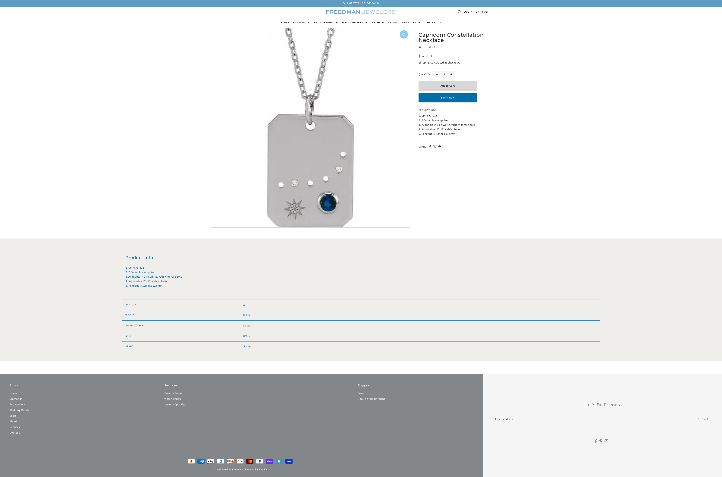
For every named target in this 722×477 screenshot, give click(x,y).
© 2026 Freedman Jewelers (228, 469)
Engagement (17, 405)
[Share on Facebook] (430, 146)
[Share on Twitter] (434, 146)
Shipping (424, 62)
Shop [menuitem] (376, 22)
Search (362, 393)
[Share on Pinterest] (439, 146)
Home (13, 393)
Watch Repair (172, 399)
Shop (13, 416)
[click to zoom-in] (404, 34)
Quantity (424, 74)
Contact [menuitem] (431, 22)
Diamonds (16, 399)
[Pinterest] (600, 441)
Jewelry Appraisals (176, 405)
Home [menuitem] (285, 22)
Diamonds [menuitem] (301, 22)
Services (15, 427)
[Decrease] (437, 74)
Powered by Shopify (256, 469)
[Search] (459, 11)
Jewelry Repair (173, 393)
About (13, 421)
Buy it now (448, 97)
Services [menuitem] (409, 22)
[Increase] (451, 74)
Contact (15, 433)
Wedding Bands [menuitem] (354, 22)
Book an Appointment (371, 399)
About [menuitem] (393, 22)
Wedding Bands (19, 410)
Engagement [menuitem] (324, 22)
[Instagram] (606, 441)
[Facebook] (596, 441)
